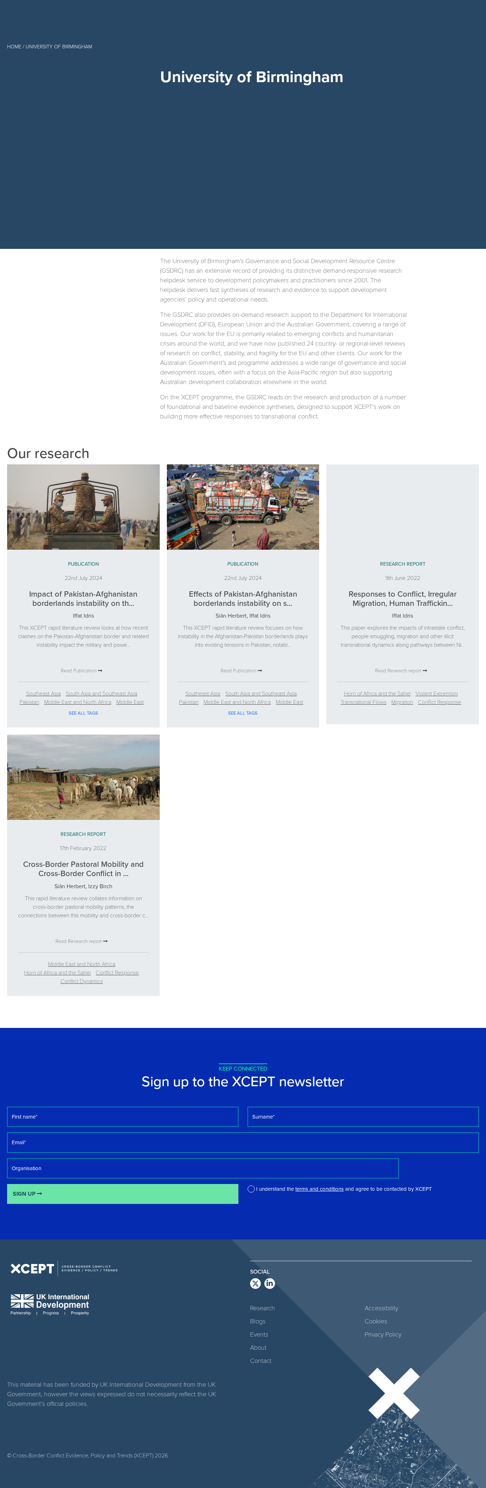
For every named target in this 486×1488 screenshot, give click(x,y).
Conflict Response (439, 701)
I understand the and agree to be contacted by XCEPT (344, 1189)
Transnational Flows (363, 701)
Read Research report (399, 670)
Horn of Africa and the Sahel (377, 693)
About (258, 1347)
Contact (260, 1360)
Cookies (376, 1321)
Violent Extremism (437, 693)
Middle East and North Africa (77, 701)
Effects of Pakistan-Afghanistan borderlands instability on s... (243, 598)
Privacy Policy (383, 1334)
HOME (14, 46)
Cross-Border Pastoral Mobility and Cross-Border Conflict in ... (83, 868)
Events (259, 1334)
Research (262, 1307)
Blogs (257, 1321)
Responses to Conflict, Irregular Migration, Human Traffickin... (402, 598)
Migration (402, 701)
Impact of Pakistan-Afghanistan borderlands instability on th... (83, 598)
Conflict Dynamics (81, 981)
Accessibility (381, 1307)
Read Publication (79, 670)
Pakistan (29, 701)
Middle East (130, 701)
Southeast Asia (43, 693)
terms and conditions (319, 1189)
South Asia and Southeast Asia (101, 693)
